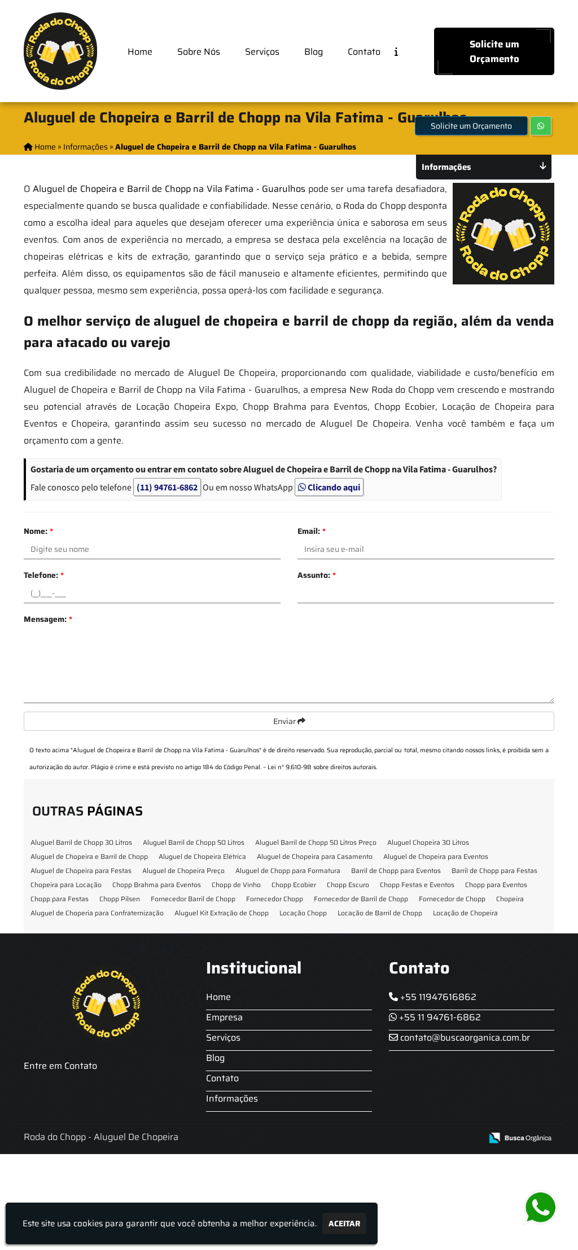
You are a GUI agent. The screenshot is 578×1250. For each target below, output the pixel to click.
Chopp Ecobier (294, 884)
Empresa (224, 1017)
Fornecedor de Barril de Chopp (361, 898)
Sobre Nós (198, 52)
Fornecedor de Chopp (452, 898)
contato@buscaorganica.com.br (464, 1037)
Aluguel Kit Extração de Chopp (221, 912)
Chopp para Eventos (496, 884)
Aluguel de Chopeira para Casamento (315, 856)
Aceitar (344, 1223)
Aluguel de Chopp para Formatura (287, 870)
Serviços (262, 52)
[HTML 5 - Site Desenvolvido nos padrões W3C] (390, 1138)
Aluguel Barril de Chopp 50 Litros (193, 842)
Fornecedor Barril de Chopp (193, 898)
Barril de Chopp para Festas (494, 870)
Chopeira (510, 898)
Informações (232, 1098)
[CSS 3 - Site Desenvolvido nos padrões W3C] (429, 1138)
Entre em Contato (60, 1066)
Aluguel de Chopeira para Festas (81, 870)
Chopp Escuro (348, 884)
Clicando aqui (333, 487)
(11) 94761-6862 (167, 487)
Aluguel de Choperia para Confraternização (97, 912)
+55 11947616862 (437, 997)
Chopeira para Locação (66, 884)
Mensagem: (48, 619)
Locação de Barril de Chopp (380, 912)
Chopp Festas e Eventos (417, 884)
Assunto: (316, 575)
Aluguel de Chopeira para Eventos (435, 856)
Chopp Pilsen (119, 898)
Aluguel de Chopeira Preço (183, 870)
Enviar (285, 721)
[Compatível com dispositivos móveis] (468, 1138)
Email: (311, 531)
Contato (364, 52)
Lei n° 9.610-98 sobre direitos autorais (322, 767)
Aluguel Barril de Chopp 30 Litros (81, 842)
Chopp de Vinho (236, 884)
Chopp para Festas (59, 898)
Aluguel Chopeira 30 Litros (428, 842)
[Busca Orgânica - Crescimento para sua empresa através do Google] (520, 1137)
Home (140, 52)
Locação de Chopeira (465, 912)
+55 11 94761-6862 (439, 1017)
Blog (313, 52)
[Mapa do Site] (361, 1138)
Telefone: (44, 575)
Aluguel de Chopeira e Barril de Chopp (89, 856)
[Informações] (405, 51)
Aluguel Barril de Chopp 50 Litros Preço (315, 842)
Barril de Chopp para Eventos (396, 870)
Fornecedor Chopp (274, 898)
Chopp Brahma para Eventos (156, 884)
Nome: (38, 531)
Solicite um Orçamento (494, 51)
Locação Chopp (303, 912)
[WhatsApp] (548, 1208)
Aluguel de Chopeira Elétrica (202, 856)
